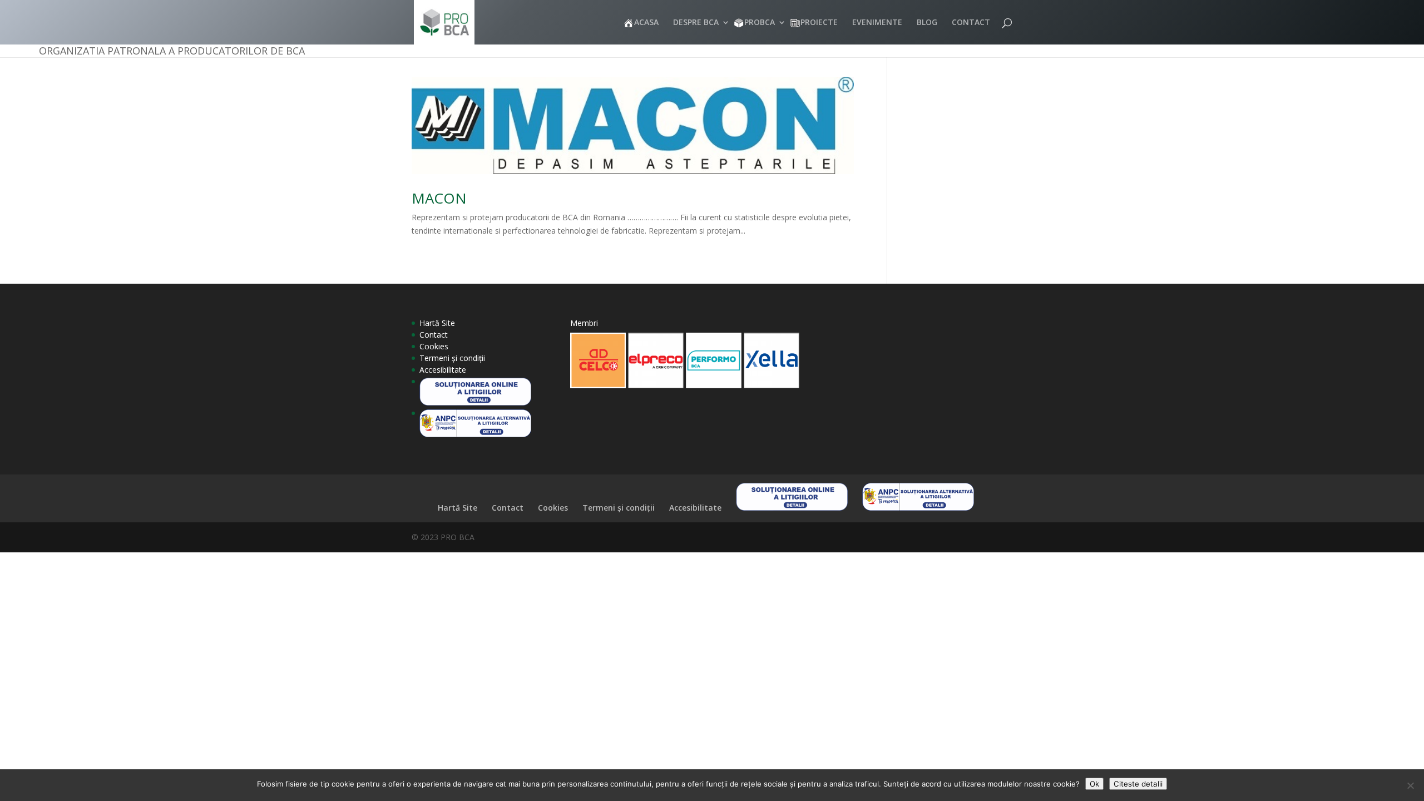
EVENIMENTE (877, 22)
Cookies (433, 346)
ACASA (646, 22)
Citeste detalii (1138, 783)
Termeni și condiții (452, 358)
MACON (439, 198)
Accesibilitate (442, 369)
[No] (1410, 785)
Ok (1094, 783)
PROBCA (759, 22)
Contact (433, 334)
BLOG (927, 22)
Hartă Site (437, 323)
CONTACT (971, 22)
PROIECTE (819, 22)
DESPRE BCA (696, 22)
